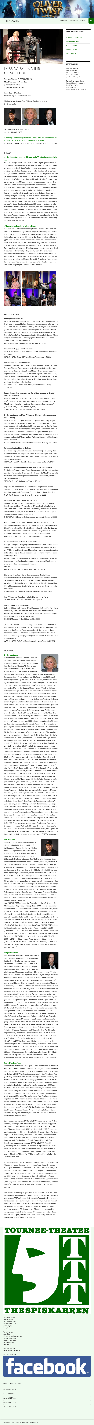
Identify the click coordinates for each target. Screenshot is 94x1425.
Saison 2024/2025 (9, 1402)
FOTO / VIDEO (71, 45)
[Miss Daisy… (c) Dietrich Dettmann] (12, 280)
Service (82, 20)
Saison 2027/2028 (9, 1390)
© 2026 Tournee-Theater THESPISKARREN (25, 1422)
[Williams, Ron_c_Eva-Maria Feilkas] (12, 116)
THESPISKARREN (11, 21)
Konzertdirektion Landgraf (12, 1336)
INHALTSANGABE (72, 41)
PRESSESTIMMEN (72, 50)
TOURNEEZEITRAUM (74, 37)
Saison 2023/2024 (9, 1406)
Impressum (6, 1422)
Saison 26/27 (73, 20)
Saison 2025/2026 (9, 1398)
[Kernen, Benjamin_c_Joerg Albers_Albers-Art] (47, 116)
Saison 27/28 (63, 20)
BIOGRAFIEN (71, 54)
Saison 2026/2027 (9, 1394)
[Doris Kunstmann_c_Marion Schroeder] (30, 116)
